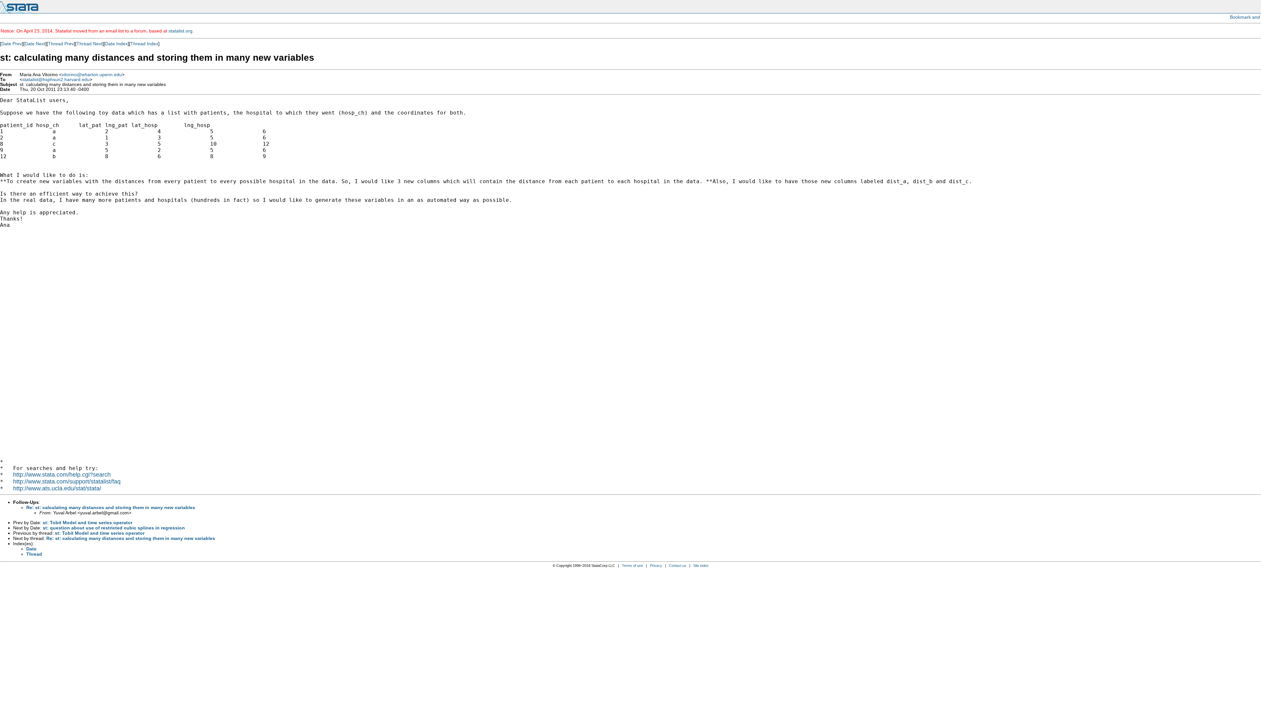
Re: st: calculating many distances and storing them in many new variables (110, 507)
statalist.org (180, 30)
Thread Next (89, 43)
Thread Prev (61, 43)
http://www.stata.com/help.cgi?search (62, 474)
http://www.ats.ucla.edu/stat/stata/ (57, 488)
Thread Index (144, 43)
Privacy (656, 566)
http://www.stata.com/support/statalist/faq (67, 481)
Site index (701, 566)
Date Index (116, 43)
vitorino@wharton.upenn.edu (92, 74)
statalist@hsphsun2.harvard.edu (56, 79)
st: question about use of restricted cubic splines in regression (114, 527)
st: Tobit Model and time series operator (87, 522)
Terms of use (632, 566)
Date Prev (11, 43)
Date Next (35, 43)
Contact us (677, 566)
